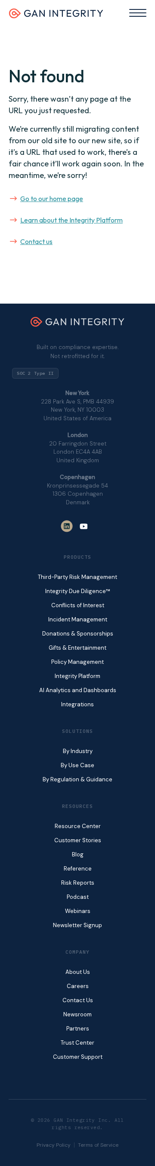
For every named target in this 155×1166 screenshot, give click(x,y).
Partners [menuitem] (77, 1028)
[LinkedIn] (67, 526)
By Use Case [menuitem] (77, 765)
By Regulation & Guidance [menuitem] (77, 779)
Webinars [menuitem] (77, 911)
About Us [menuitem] (77, 972)
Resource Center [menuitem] (78, 826)
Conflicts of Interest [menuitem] (77, 605)
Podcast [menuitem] (78, 897)
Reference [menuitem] (78, 868)
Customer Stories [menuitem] (77, 840)
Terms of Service (98, 1145)
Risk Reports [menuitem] (77, 882)
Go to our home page (51, 198)
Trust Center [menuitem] (77, 1042)
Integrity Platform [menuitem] (77, 676)
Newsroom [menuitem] (77, 1014)
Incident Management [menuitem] (77, 619)
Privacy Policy (54, 1145)
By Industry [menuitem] (78, 751)
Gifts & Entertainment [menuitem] (77, 647)
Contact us (36, 241)
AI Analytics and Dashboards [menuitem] (77, 690)
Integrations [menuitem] (77, 704)
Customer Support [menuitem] (77, 1057)
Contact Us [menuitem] (77, 1000)
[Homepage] (56, 16)
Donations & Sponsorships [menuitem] (77, 633)
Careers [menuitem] (78, 986)
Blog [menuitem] (78, 854)
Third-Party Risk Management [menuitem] (77, 577)
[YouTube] (84, 526)
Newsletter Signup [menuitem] (77, 925)
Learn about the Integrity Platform (71, 220)
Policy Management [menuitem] (77, 662)
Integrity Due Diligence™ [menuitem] (77, 591)
